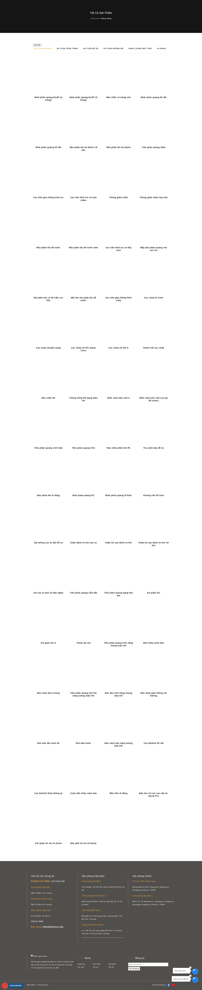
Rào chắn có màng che (118, 97)
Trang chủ (95, 18)
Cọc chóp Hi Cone (153, 298)
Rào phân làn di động (48, 495)
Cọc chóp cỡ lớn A (118, 348)
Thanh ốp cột (83, 643)
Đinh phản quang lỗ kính (118, 495)
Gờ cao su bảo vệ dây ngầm (48, 593)
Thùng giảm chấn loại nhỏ (154, 197)
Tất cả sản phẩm (42, 48)
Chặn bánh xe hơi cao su (83, 542)
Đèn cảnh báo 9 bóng (48, 693)
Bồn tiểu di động (118, 793)
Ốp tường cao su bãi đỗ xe (48, 542)
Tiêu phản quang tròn (83, 448)
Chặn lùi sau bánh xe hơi (118, 542)
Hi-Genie (161, 48)
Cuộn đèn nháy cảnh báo (83, 793)
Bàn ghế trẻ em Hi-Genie (83, 843)
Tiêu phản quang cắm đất (83, 593)
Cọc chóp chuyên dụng (48, 348)
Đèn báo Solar (83, 743)
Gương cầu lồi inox (153, 495)
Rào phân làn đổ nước (48, 247)
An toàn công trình (67, 48)
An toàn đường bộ (113, 48)
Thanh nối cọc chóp (153, 348)
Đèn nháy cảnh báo (153, 643)
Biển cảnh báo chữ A (118, 398)
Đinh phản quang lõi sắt (153, 97)
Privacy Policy (43, 985)
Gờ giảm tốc (153, 593)
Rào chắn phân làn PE (118, 448)
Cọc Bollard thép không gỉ (48, 793)
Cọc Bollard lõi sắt (154, 743)
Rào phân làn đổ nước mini (83, 247)
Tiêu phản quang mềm (153, 147)
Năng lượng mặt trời (140, 48)
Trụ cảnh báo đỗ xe (153, 448)
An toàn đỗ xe (90, 48)
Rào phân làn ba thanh (118, 147)
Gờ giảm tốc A (48, 643)
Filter (37, 45)
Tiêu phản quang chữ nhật (48, 448)
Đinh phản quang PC (83, 495)
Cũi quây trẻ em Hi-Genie (48, 843)
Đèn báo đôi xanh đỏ (48, 743)
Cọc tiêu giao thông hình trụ (48, 197)
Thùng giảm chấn (118, 197)
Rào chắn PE (48, 398)
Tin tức (95, 967)
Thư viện (80, 967)
